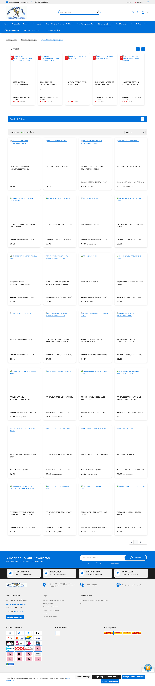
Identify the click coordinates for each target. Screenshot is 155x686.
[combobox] (77, 12)
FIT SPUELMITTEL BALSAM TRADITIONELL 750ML (92, 168)
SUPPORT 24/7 (94, 573)
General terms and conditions (53, 600)
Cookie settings (83, 677)
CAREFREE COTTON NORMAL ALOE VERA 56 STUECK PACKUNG (132, 83)
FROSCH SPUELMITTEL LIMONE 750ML (130, 283)
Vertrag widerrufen (50, 616)
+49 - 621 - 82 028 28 (16, 604)
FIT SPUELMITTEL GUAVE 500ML (59, 224)
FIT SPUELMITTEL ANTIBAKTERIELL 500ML (20, 283)
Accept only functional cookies (106, 677)
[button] (77, 119)
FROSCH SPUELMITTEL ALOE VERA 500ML (93, 398)
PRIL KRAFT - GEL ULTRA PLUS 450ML (94, 513)
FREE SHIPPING (23, 573)
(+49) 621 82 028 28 (41, 2)
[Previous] (138, 49)
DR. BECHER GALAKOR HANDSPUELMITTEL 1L (19, 168)
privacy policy (115, 563)
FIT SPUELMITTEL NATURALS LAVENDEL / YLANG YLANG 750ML (22, 513)
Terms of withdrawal (50, 607)
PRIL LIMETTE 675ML (125, 455)
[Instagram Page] (148, 2)
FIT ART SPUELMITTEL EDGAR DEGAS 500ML (22, 225)
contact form (18, 611)
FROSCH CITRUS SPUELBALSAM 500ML (23, 456)
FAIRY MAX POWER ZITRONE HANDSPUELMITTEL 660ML (57, 340)
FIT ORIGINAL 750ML (89, 282)
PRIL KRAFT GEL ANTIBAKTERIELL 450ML (20, 398)
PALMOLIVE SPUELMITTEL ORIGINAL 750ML (92, 340)
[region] (77, 79)
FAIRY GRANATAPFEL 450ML (22, 339)
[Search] (97, 12)
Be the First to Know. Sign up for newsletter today (24, 561)
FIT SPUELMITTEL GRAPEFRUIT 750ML (58, 513)
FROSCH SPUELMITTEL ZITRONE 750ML (130, 225)
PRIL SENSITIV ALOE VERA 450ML (95, 455)
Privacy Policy (48, 604)
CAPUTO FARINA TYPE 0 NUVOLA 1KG (50, 83)
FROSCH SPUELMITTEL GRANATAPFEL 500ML (126, 340)
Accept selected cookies (133, 677)
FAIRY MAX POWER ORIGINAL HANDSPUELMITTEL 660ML (58, 283)
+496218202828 (91, 585)
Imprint (45, 613)
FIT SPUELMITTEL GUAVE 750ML (59, 455)
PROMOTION (58, 573)
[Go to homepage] (16, 12)
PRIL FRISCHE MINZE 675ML (128, 167)
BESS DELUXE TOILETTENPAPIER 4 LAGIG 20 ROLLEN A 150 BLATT (23, 83)
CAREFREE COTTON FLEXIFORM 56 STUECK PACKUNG (104, 83)
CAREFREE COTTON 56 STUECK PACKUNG (77, 83)
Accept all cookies (110, 681)
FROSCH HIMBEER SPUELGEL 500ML (129, 513)
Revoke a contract (14, 617)
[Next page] (145, 542)
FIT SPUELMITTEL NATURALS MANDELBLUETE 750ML (129, 398)
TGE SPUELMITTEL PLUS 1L (57, 167)
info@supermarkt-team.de (18, 2)
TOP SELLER (130, 573)
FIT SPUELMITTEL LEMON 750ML (59, 397)
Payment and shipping (51, 610)
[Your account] (137, 12)
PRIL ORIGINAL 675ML (90, 224)
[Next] (143, 49)
